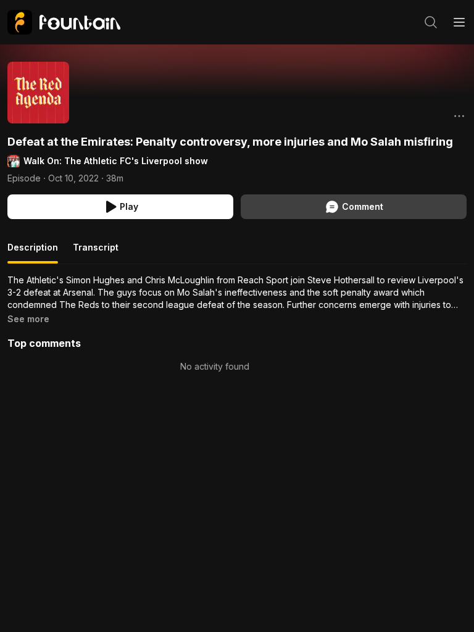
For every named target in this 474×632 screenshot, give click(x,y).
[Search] (431, 22)
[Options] (459, 116)
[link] (63, 22)
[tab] (32, 252)
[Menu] (459, 22)
